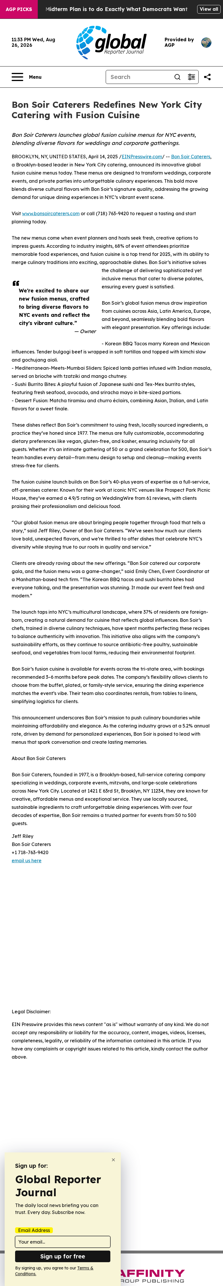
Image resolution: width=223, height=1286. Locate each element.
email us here (27, 860)
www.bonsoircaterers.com (51, 213)
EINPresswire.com (142, 156)
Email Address (34, 1230)
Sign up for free (62, 1256)
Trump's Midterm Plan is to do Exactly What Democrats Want (105, 9)
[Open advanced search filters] (191, 77)
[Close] (113, 1160)
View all (209, 9)
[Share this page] (207, 77)
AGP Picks (19, 9)
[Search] (177, 77)
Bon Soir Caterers (190, 156)
